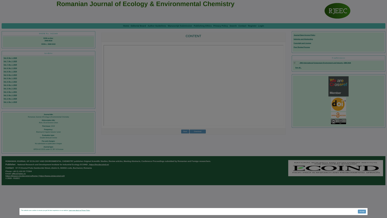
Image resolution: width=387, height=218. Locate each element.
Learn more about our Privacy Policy (79, 210)
